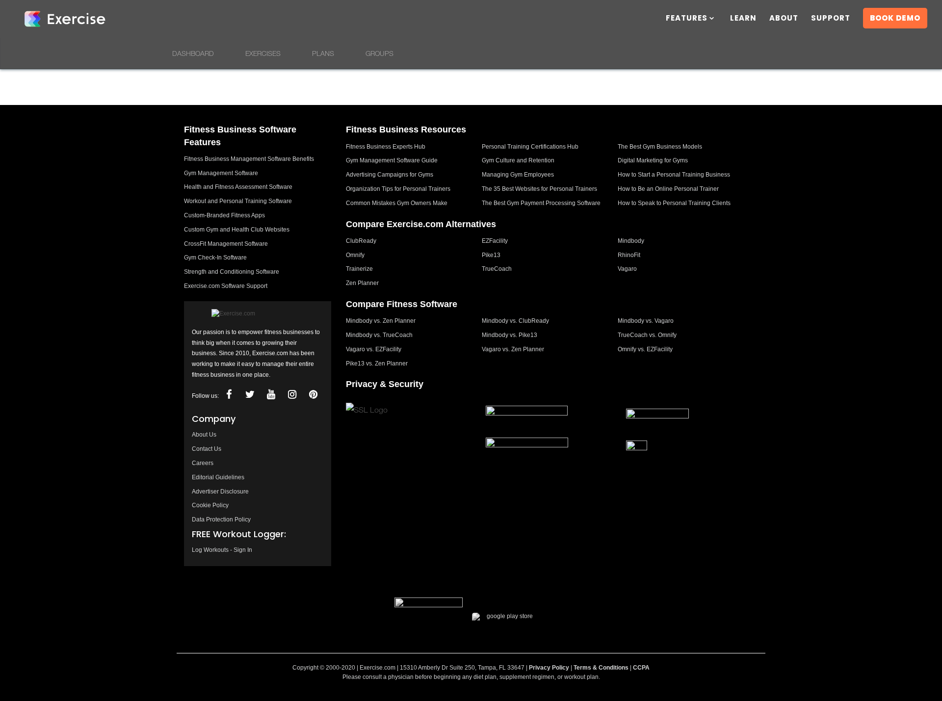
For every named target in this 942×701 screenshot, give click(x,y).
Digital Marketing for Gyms (653, 160)
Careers (202, 463)
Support (830, 19)
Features (686, 19)
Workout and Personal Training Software (238, 201)
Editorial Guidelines (218, 477)
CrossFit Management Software (226, 243)
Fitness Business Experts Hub (385, 146)
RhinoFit (629, 255)
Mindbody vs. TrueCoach (379, 335)
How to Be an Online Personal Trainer (668, 188)
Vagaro (627, 268)
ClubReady (361, 240)
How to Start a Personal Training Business (674, 174)
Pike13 (491, 255)
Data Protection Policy (221, 519)
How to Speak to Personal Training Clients (674, 203)
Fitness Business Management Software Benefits (249, 159)
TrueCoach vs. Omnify (647, 335)
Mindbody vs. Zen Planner (381, 320)
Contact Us (206, 448)
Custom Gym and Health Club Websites (236, 229)
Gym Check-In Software (215, 257)
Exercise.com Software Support (225, 286)
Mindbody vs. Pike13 (509, 335)
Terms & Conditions (601, 667)
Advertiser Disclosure (220, 491)
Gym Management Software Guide (392, 160)
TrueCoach (497, 268)
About (783, 19)
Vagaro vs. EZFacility (373, 349)
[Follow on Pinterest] (313, 395)
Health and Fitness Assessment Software (238, 186)
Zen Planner (362, 283)
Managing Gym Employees (518, 174)
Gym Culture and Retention (518, 160)
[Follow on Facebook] (228, 395)
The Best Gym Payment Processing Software (541, 203)
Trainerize (359, 268)
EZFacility (495, 240)
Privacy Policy (549, 667)
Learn (743, 19)
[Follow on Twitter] (250, 395)
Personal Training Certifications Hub (530, 146)
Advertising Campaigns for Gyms (389, 174)
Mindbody (631, 240)
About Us (204, 434)
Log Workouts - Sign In (222, 549)
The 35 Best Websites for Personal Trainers (539, 188)
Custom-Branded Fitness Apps (224, 215)
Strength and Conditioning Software (231, 271)
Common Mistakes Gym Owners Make (396, 203)
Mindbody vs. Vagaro (646, 320)
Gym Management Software (221, 173)
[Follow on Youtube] (271, 395)
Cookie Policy (210, 505)
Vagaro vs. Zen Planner (513, 349)
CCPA (641, 667)
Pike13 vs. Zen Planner (377, 363)
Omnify (355, 255)
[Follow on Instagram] (292, 395)
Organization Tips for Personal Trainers (398, 188)
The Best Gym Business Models (660, 146)
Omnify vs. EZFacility (645, 349)
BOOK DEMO (895, 18)
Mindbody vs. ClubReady (515, 320)
